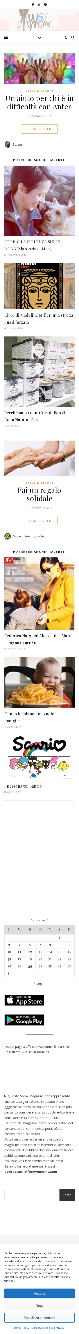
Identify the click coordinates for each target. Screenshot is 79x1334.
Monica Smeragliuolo (28, 536)
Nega (39, 1305)
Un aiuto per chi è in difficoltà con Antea (39, 102)
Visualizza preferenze (39, 1318)
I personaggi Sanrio (23, 786)
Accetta (39, 1293)
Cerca (67, 1195)
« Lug (38, 983)
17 (9, 959)
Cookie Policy (21, 1328)
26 (30, 966)
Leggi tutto (39, 129)
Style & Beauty (39, 91)
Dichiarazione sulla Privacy (47, 1328)
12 (30, 952)
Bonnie (18, 144)
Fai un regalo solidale (39, 494)
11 (19, 952)
